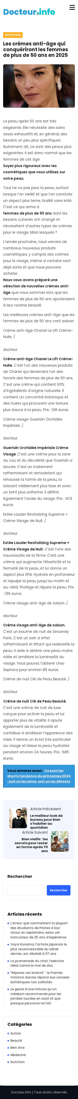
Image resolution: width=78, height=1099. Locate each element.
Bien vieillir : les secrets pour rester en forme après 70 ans (31, 845)
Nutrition (13, 35)
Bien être (17, 1047)
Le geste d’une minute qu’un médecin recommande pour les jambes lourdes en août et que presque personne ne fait (35, 996)
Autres (15, 1033)
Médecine (18, 1055)
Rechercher (19, 876)
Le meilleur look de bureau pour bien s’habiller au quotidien (46, 822)
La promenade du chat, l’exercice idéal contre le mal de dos (37, 963)
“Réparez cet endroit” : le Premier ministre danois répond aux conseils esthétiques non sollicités (39, 977)
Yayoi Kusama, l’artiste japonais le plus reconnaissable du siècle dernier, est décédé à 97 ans (38, 949)
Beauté (16, 1040)
